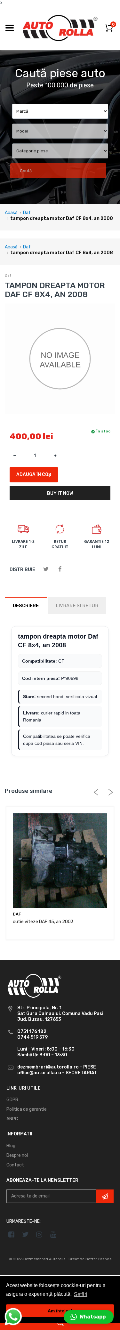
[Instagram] (39, 1234)
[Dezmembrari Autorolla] (60, 27)
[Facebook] (60, 569)
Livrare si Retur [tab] (77, 606)
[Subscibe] (105, 1196)
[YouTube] (53, 1234)
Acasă (11, 212)
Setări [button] (80, 1294)
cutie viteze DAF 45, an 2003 (43, 921)
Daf (27, 212)
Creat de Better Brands (90, 1259)
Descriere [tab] (26, 606)
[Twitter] (46, 569)
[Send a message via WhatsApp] (13, 1317)
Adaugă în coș (33, 474)
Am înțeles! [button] (60, 1310)
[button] (89, 1317)
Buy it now (60, 493)
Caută (26, 170)
